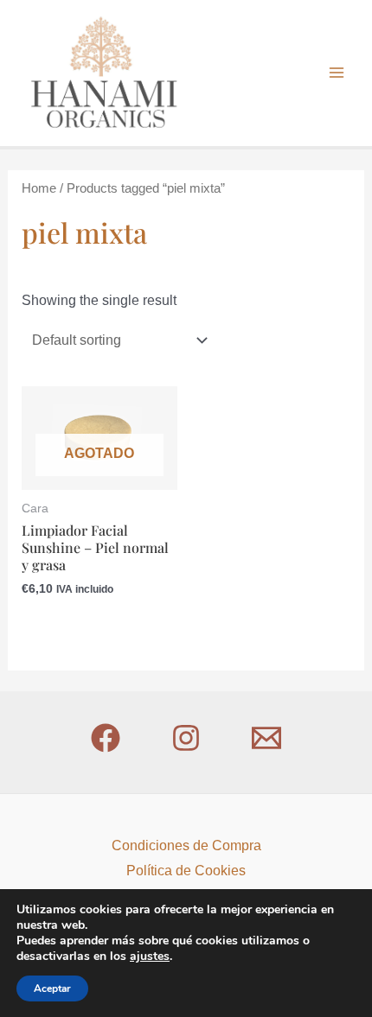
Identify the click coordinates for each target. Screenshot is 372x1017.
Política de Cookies (186, 870)
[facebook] (105, 738)
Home (39, 188)
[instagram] (186, 738)
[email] (266, 738)
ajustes (150, 956)
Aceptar (52, 988)
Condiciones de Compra (186, 845)
